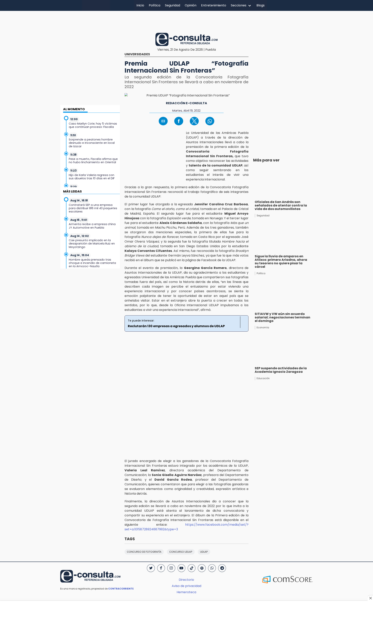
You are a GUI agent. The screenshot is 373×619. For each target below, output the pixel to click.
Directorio (186, 579)
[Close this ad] (370, 598)
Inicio (140, 5)
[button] (163, 121)
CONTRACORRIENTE (121, 588)
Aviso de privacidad (186, 586)
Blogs (260, 5)
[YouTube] (181, 568)
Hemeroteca (186, 592)
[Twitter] (151, 568)
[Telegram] (222, 568)
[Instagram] (171, 568)
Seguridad (172, 5)
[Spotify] (202, 568)
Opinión (190, 5)
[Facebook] (161, 568)
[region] (186, 21)
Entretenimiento (213, 5)
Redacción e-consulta (186, 103)
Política (154, 5)
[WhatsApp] (212, 568)
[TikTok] (191, 568)
